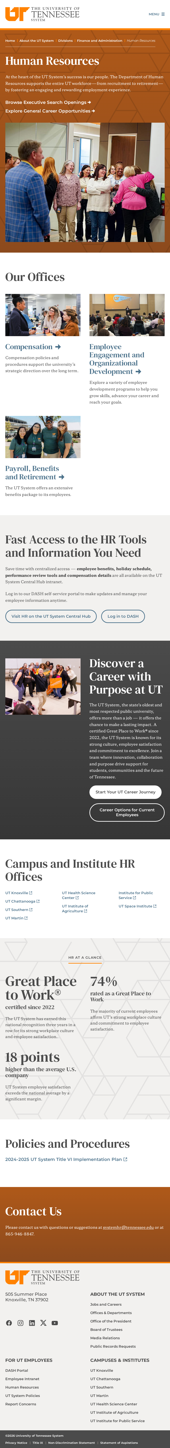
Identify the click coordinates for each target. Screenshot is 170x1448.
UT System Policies (22, 1396)
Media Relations (105, 1338)
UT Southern (16, 910)
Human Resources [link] (141, 41)
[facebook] (8, 1322)
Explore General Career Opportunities (47, 111)
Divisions (65, 41)
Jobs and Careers (106, 1304)
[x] (43, 1322)
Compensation (29, 346)
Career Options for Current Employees (127, 812)
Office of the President (110, 1321)
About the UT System (36, 41)
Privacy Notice (16, 1442)
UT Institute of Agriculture (114, 1412)
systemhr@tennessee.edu (128, 1227)
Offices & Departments (111, 1313)
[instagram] (20, 1322)
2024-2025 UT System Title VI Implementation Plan (63, 1159)
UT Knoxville (16, 893)
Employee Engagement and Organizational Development (116, 358)
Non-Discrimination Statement (71, 1442)
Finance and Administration (99, 41)
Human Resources (22, 1387)
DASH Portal (16, 1370)
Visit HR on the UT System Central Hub (51, 616)
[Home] (42, 14)
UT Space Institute (135, 906)
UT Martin (14, 918)
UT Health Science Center (113, 1404)
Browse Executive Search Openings (45, 102)
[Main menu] (157, 14)
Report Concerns (20, 1404)
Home (10, 41)
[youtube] (54, 1322)
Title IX (38, 1442)
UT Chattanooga (20, 901)
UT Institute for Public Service (117, 1421)
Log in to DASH (123, 616)
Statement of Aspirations (119, 1442)
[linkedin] (31, 1322)
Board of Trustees (106, 1330)
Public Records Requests (113, 1346)
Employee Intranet (22, 1379)
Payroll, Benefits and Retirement (32, 472)
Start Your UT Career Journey (125, 792)
